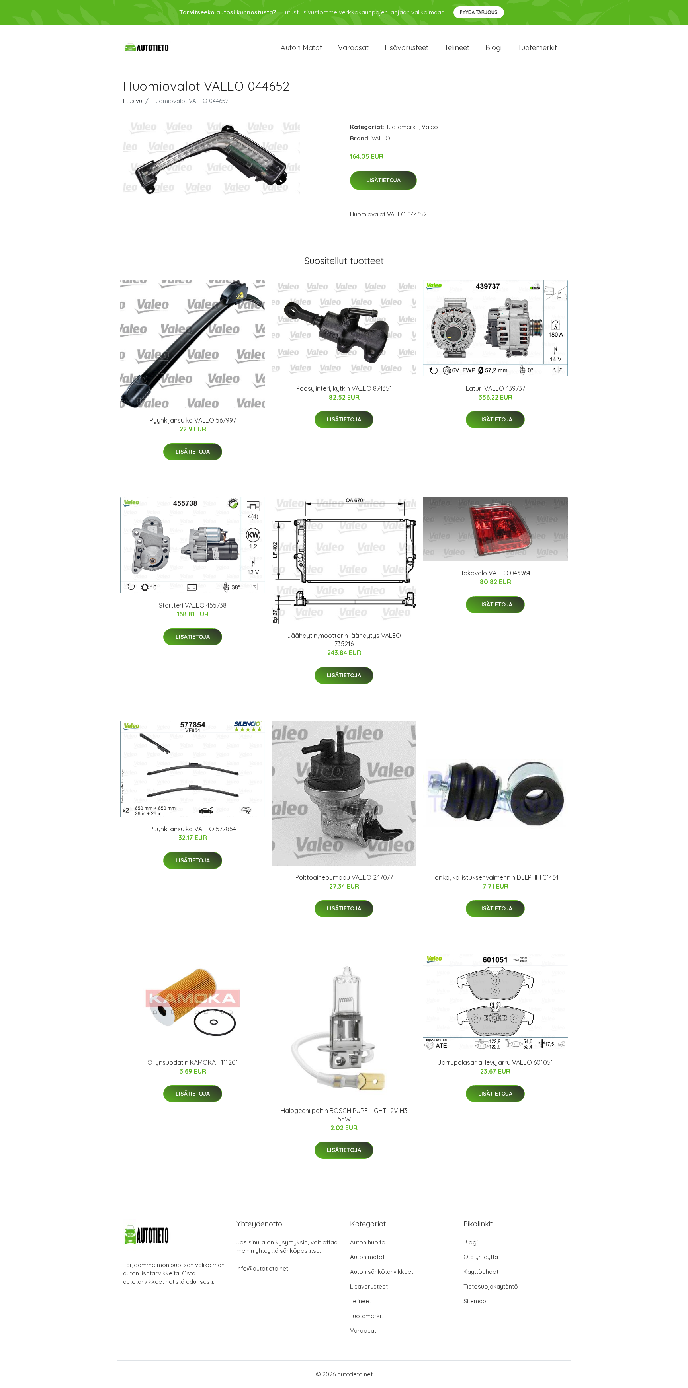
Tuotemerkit (537, 47)
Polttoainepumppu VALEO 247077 (344, 877)
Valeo (430, 127)
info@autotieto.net (262, 1268)
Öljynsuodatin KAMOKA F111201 (192, 1062)
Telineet (456, 47)
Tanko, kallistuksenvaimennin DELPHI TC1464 (495, 877)
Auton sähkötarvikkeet (381, 1271)
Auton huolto (367, 1242)
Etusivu (132, 101)
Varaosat (353, 47)
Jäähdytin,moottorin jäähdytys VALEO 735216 (344, 640)
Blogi (493, 47)
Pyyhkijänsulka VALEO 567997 (193, 420)
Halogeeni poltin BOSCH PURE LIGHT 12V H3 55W (344, 1115)
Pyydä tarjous (479, 12)
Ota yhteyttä (480, 1257)
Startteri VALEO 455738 (193, 605)
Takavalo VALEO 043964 (495, 573)
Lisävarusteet (406, 47)
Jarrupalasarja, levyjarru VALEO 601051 (495, 1062)
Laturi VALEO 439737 (495, 388)
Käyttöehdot (480, 1271)
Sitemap (474, 1301)
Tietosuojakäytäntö (490, 1286)
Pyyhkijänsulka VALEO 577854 (193, 829)
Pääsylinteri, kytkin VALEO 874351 (344, 388)
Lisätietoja (383, 180)
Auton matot (301, 47)
